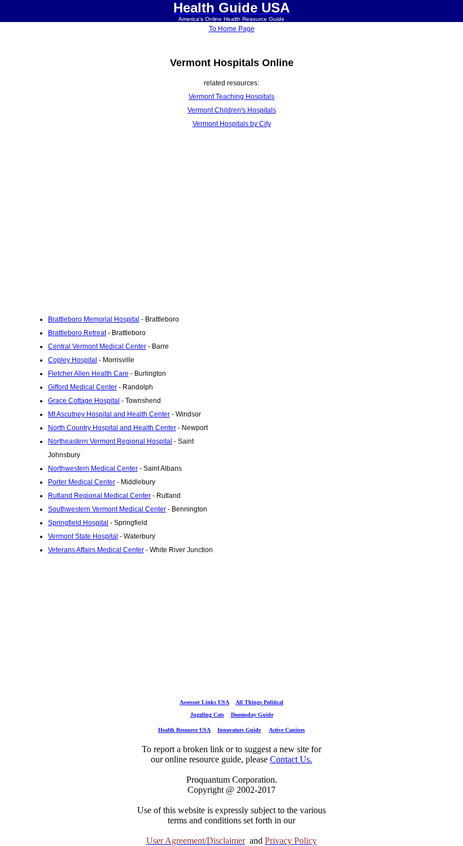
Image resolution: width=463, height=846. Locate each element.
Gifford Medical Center (82, 387)
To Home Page (232, 29)
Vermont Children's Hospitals (231, 110)
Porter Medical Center (81, 482)
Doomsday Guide (252, 714)
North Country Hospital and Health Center (112, 428)
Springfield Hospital (78, 523)
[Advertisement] (120, 221)
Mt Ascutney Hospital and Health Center (109, 414)
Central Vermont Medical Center (97, 346)
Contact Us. (291, 759)
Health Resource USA (184, 730)
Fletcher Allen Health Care (88, 374)
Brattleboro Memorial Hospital (93, 319)
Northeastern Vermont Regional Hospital (110, 441)
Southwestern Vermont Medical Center (107, 509)
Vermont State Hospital (83, 536)
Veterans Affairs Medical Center (96, 550)
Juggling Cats (207, 714)
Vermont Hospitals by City (232, 124)
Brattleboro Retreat (77, 333)
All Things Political (259, 702)
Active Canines (287, 730)
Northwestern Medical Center (93, 468)
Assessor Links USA (204, 702)
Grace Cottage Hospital (84, 401)
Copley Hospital (72, 360)
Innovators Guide (239, 730)
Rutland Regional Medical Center (99, 496)
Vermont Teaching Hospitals (231, 97)
